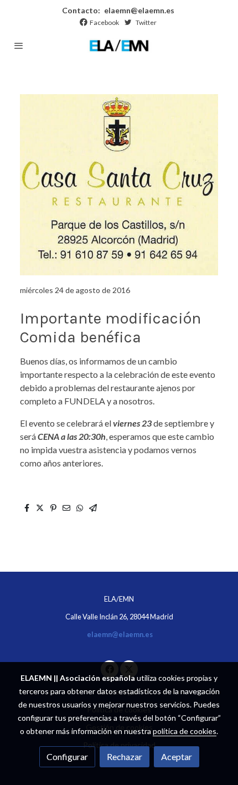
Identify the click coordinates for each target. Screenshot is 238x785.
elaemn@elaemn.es (138, 10)
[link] (119, 45)
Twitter (146, 22)
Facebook (104, 22)
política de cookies (184, 731)
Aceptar (176, 756)
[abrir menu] (19, 45)
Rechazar (124, 756)
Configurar (67, 756)
